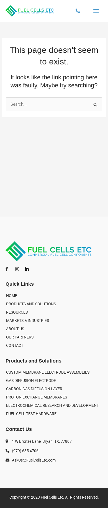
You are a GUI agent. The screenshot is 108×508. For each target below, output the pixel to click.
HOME (11, 295)
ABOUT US (15, 329)
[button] (77, 10)
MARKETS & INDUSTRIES (27, 320)
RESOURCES (17, 312)
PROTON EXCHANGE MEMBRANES (36, 397)
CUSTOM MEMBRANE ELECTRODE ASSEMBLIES (47, 372)
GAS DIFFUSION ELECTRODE (31, 380)
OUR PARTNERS (20, 337)
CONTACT (14, 345)
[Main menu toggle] (96, 11)
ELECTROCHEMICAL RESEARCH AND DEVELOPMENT (52, 405)
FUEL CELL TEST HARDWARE (31, 413)
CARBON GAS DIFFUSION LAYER (34, 389)
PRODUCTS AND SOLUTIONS (31, 304)
